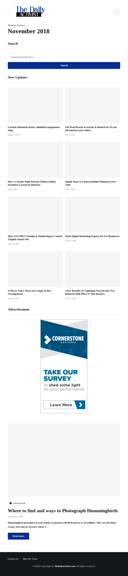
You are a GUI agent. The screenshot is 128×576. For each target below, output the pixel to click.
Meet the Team (30, 559)
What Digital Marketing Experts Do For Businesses (92, 236)
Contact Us (13, 559)
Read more (18, 536)
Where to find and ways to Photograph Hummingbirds (63, 510)
